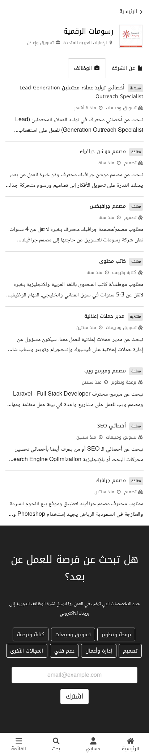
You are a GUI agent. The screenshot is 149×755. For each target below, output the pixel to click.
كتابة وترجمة (124, 273)
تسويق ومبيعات (121, 108)
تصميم (130, 163)
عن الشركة (123, 68)
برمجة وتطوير (123, 382)
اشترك (74, 696)
